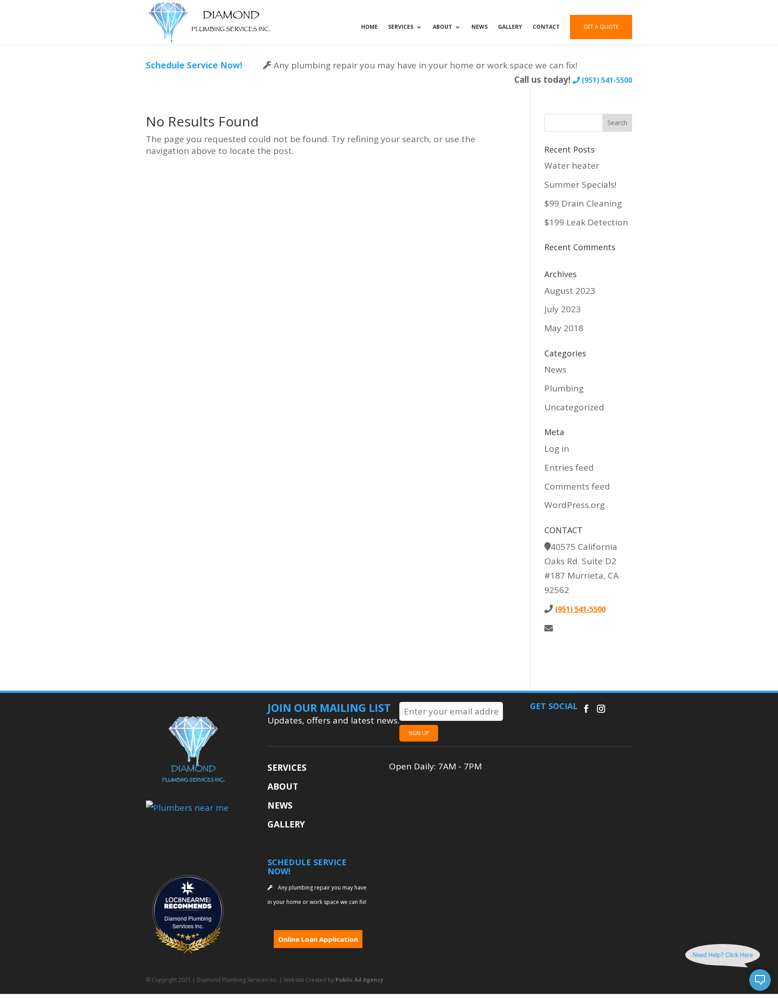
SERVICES (400, 27)
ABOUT (442, 27)
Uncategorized (574, 407)
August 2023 (569, 291)
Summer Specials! (580, 184)
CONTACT (546, 27)
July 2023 (562, 309)
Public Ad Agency (359, 980)
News (555, 369)
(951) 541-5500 (606, 80)
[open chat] (760, 980)
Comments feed (577, 486)
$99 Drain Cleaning (583, 203)
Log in (556, 448)
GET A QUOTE (601, 27)
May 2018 (564, 328)
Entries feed (569, 467)
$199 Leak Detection (586, 222)
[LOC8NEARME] (188, 899)
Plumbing (564, 388)
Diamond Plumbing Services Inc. (188, 922)
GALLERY (510, 27)
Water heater (571, 165)
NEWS (479, 27)
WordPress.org (574, 505)
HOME (369, 27)
